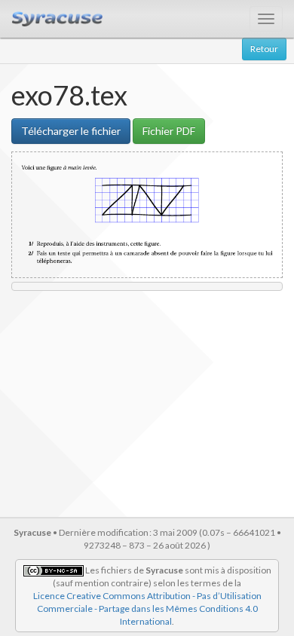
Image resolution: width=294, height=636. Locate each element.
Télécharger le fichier (71, 130)
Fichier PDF (168, 130)
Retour (264, 48)
